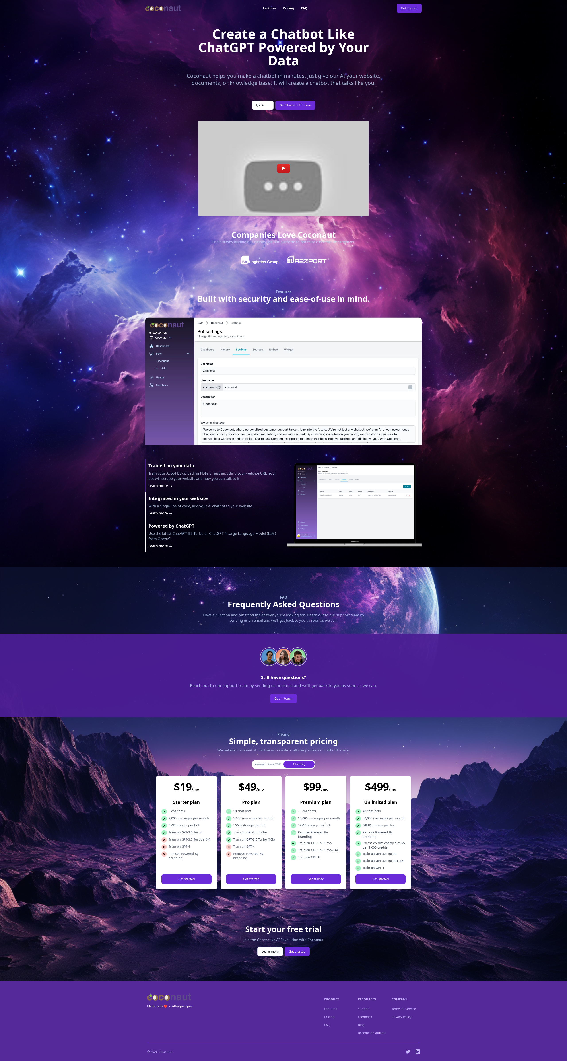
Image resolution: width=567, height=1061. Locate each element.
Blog (361, 1025)
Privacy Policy (401, 1017)
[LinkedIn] (418, 1051)
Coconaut (166, 1051)
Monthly (299, 764)
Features (269, 8)
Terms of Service (404, 1009)
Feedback (365, 1017)
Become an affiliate (372, 1033)
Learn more (158, 485)
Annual (268, 764)
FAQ (304, 8)
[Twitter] (408, 1051)
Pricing (288, 8)
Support (364, 1009)
